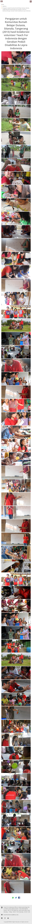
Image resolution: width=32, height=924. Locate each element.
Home (2, 4)
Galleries (4, 6)
